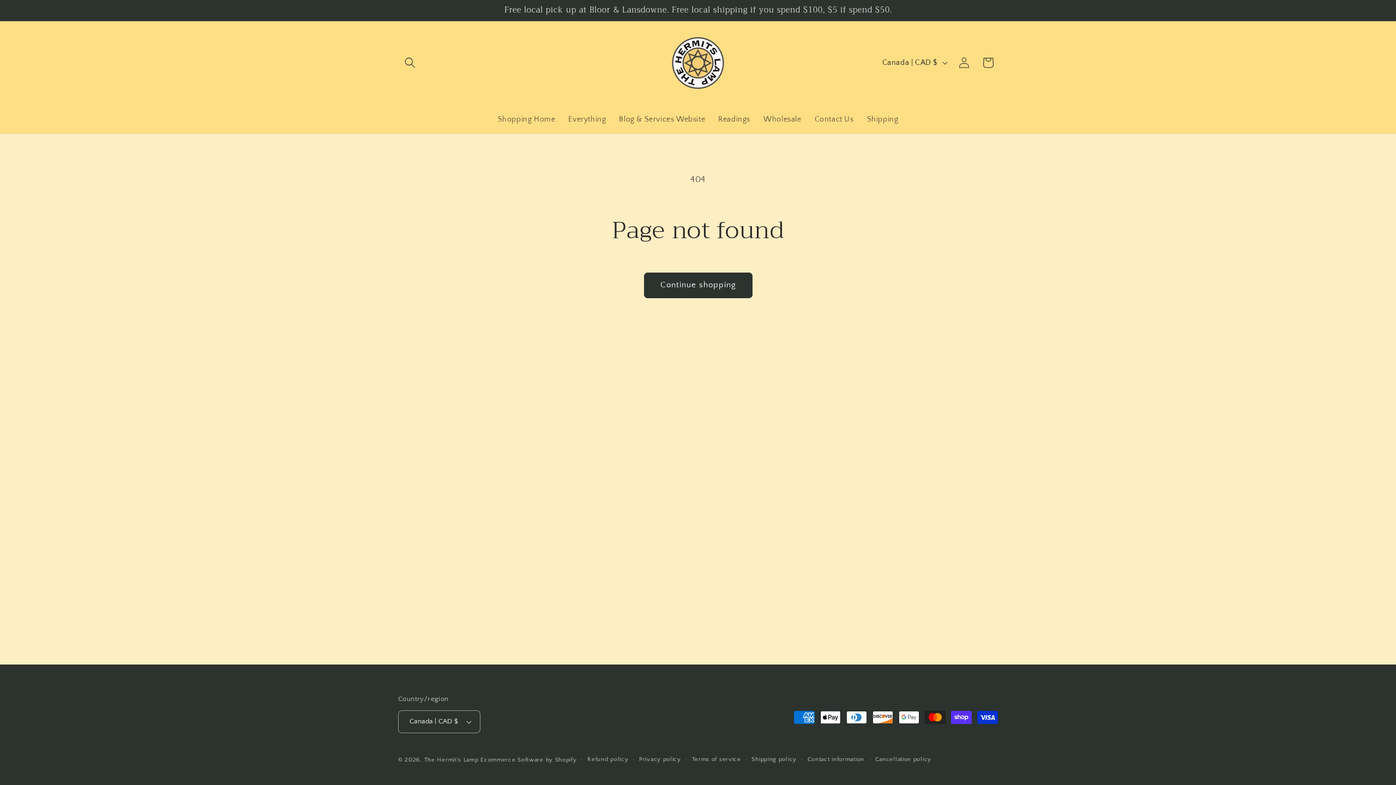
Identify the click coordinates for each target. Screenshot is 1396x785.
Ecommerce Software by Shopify (528, 760)
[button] (410, 63)
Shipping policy (774, 759)
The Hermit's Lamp (451, 760)
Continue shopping (698, 284)
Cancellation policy (903, 759)
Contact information (836, 759)
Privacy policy (660, 759)
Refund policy (607, 759)
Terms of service (716, 759)
